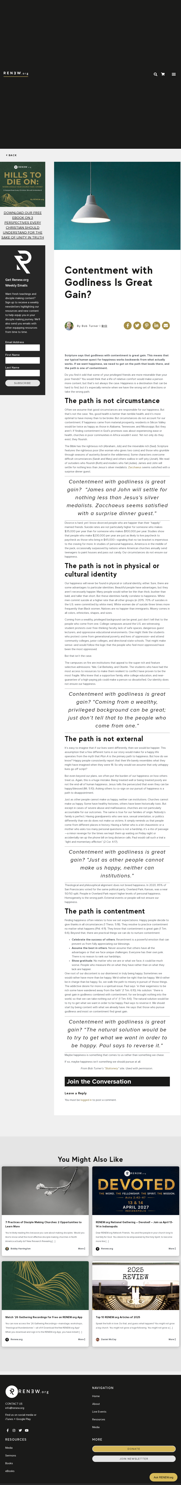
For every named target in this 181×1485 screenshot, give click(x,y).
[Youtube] (27, 1430)
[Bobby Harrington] (7, 1250)
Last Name (12, 367)
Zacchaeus (134, 467)
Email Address (14, 342)
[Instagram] (14, 1430)
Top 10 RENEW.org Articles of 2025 (135, 1285)
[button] (174, 74)
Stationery (111, 1068)
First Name (12, 354)
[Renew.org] (97, 1250)
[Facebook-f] (7, 1430)
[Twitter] (20, 1430)
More (81, 1249)
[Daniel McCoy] (97, 1341)
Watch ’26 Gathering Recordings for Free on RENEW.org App (45, 1285)
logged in (86, 1100)
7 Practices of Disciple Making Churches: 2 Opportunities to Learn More (45, 1190)
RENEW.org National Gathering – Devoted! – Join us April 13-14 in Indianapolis (135, 1190)
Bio (104, 326)
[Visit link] (163, 74)
